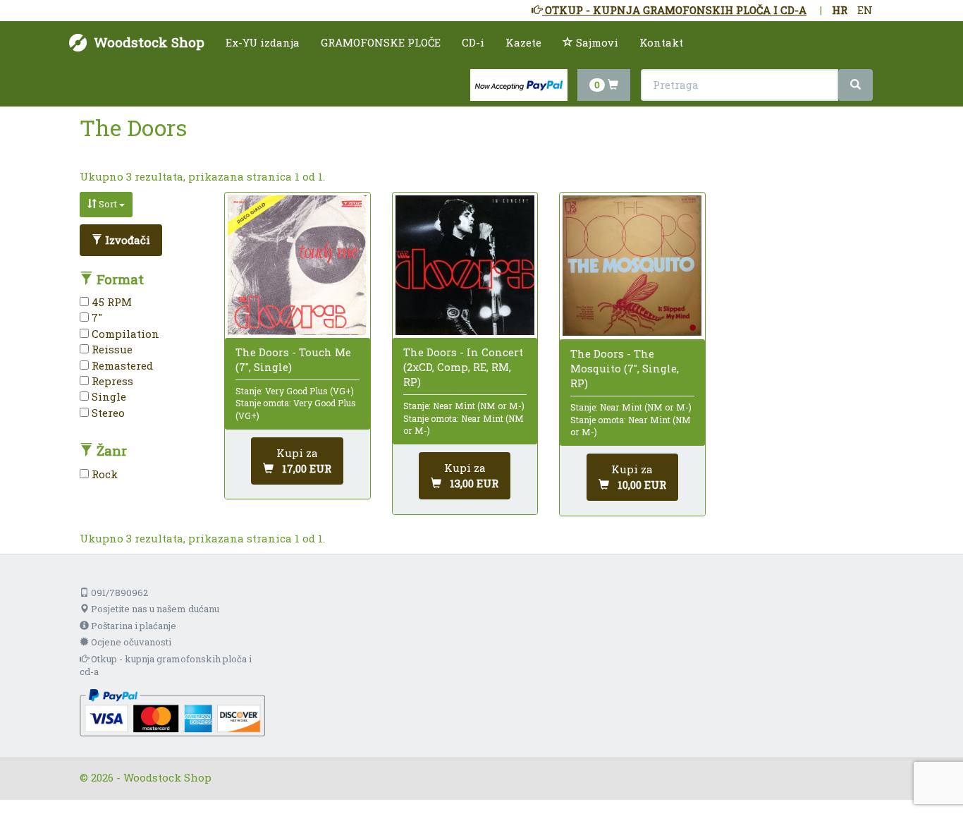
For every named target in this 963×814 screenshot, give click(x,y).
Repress (111, 381)
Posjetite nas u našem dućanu (154, 608)
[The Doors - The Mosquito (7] (632, 265)
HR (839, 10)
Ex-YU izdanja (263, 42)
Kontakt (661, 42)
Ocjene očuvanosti (130, 642)
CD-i (473, 42)
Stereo (107, 413)
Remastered (121, 365)
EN (865, 10)
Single (107, 396)
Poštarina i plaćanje (132, 625)
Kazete (523, 42)
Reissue (111, 349)
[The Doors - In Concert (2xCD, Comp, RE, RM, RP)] (464, 264)
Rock (103, 474)
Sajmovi (595, 42)
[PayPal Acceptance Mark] (172, 712)
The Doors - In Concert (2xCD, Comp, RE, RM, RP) (463, 367)
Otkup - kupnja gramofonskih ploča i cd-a (166, 665)
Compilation (124, 334)
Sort (108, 204)
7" (95, 317)
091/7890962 (118, 592)
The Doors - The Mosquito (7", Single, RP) (624, 368)
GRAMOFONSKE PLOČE (381, 42)
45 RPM (110, 302)
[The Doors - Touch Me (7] (297, 264)
